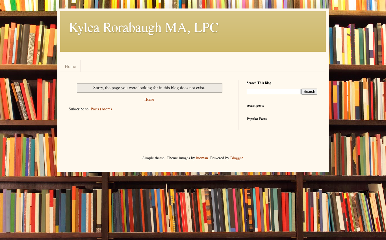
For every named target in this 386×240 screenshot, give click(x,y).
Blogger (236, 157)
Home (70, 66)
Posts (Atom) (101, 109)
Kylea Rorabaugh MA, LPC (144, 27)
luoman (202, 157)
